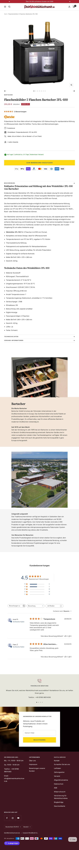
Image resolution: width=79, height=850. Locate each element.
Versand (57, 776)
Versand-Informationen (13, 340)
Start (5, 14)
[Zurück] (5, 91)
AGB (55, 788)
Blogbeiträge (58, 802)
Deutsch (26, 827)
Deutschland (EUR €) (12, 827)
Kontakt (56, 761)
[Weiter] (74, 91)
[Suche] (9, 7)
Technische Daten (11, 336)
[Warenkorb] (74, 7)
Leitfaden (57, 768)
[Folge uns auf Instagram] (12, 818)
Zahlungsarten (59, 772)
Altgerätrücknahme (61, 780)
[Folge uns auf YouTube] (18, 818)
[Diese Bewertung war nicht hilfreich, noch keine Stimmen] (69, 636)
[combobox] (36, 606)
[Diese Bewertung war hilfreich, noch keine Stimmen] (65, 636)
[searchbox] (15, 605)
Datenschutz (58, 784)
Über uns (32, 761)
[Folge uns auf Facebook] (7, 818)
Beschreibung (9, 183)
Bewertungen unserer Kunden (37, 769)
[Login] (69, 7)
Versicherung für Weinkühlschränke (61, 797)
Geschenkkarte (59, 806)
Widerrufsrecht (59, 792)
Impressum (33, 764)
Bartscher (8, 95)
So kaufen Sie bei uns (62, 764)
